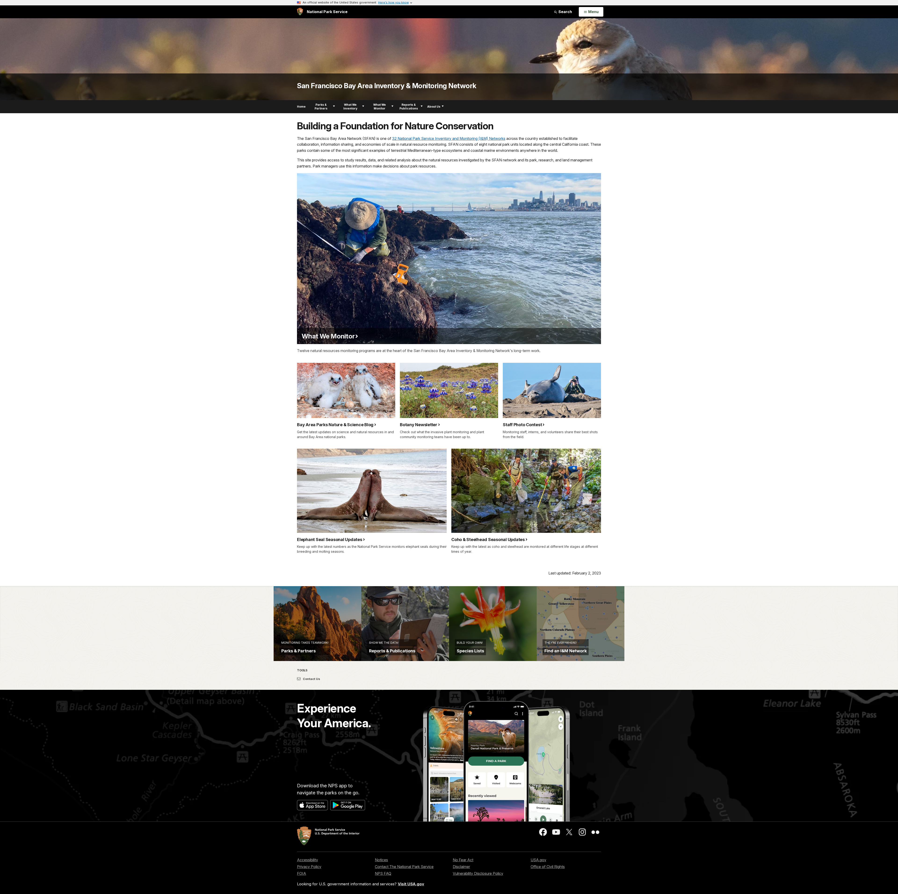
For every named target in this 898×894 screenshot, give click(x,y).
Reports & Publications (408, 106)
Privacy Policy (309, 866)
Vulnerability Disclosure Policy (478, 873)
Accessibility (307, 860)
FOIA (301, 873)
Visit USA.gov (411, 884)
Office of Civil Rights (548, 866)
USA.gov (538, 860)
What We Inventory (350, 106)
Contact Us (311, 679)
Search (565, 11)
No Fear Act (463, 860)
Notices (381, 860)
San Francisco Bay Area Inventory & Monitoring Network (386, 85)
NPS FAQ (383, 873)
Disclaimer (461, 866)
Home (301, 106)
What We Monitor (379, 106)
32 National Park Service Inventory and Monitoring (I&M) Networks (448, 138)
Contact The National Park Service (404, 866)
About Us (433, 106)
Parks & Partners (321, 106)
